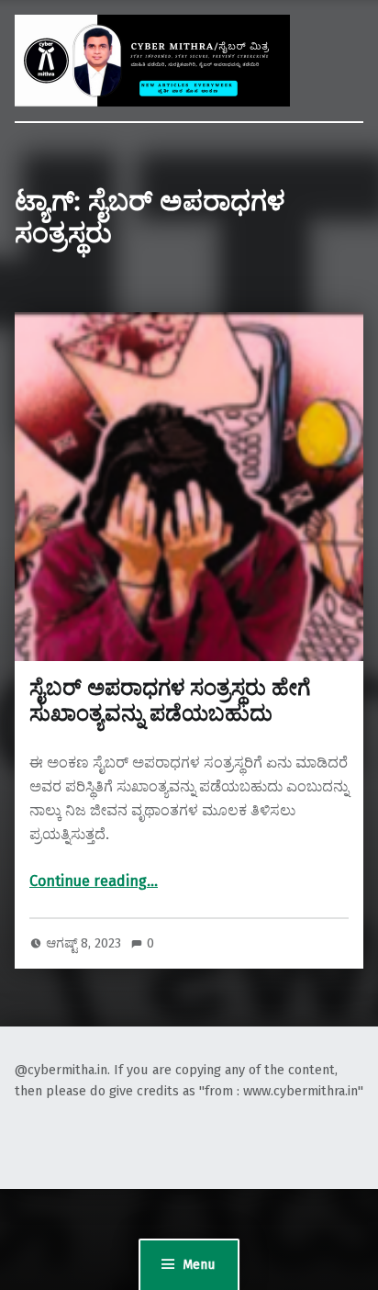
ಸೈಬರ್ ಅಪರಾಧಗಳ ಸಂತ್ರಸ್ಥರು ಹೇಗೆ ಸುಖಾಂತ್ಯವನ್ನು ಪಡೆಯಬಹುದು (170, 700)
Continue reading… (93, 881)
